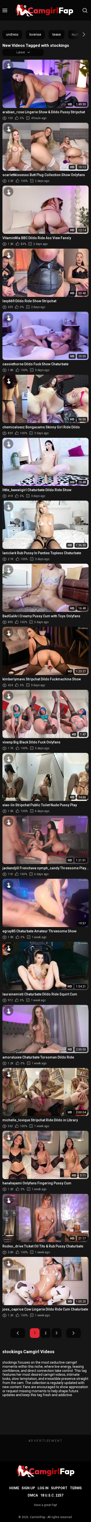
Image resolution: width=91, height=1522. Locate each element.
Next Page (73, 1333)
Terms (76, 1488)
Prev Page (17, 1333)
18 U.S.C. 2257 (51, 1495)
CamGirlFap (37, 1517)
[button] (79, 34)
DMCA (33, 1495)
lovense (35, 34)
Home (14, 1488)
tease (56, 34)
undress (12, 34)
